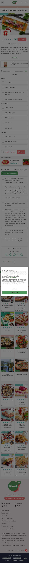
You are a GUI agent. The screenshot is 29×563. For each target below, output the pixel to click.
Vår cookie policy (13, 277)
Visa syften (14, 288)
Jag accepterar (14, 292)
